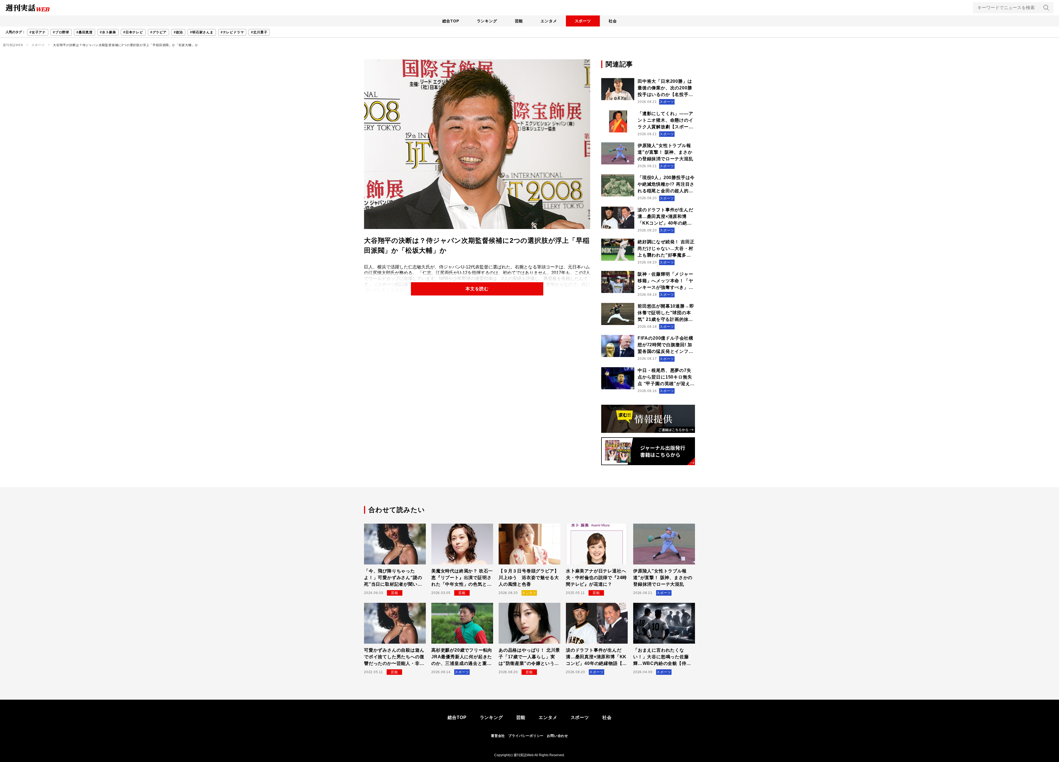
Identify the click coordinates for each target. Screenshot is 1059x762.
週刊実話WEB (13, 45)
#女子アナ (38, 32)
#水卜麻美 (108, 32)
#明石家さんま (201, 32)
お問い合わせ (557, 736)
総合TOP (450, 21)
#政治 (178, 32)
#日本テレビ (133, 32)
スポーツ (583, 21)
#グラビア (158, 32)
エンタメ (549, 21)
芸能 (519, 21)
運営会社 (498, 736)
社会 (613, 21)
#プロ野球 (61, 32)
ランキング (487, 21)
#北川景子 (259, 32)
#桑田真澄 (84, 32)
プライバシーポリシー (526, 736)
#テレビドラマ (232, 32)
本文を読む (477, 288)
